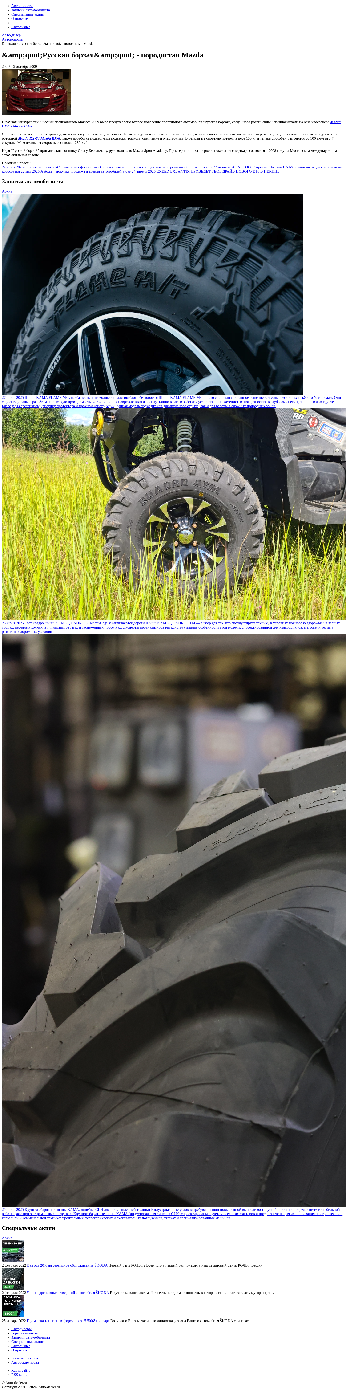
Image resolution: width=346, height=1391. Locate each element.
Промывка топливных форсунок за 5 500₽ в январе (68, 1321)
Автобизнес (20, 27)
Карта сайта (20, 1370)
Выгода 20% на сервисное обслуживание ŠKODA (67, 1265)
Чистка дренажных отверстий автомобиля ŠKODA (68, 1293)
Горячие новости (24, 1333)
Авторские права (25, 1362)
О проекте (19, 18)
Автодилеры (21, 1329)
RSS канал (19, 1375)
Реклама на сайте (25, 1358)
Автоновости (22, 6)
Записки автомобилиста (30, 10)
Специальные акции (27, 14)
